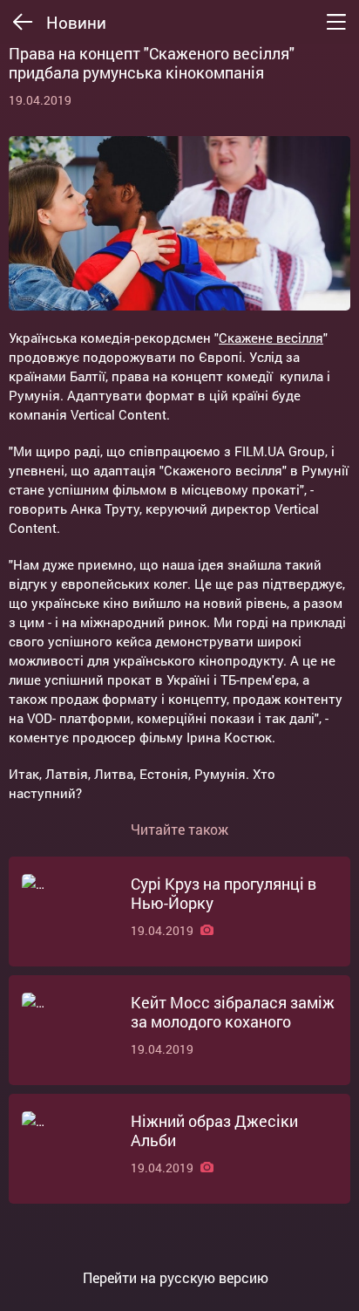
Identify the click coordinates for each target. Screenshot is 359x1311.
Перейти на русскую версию (175, 1278)
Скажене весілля (271, 337)
